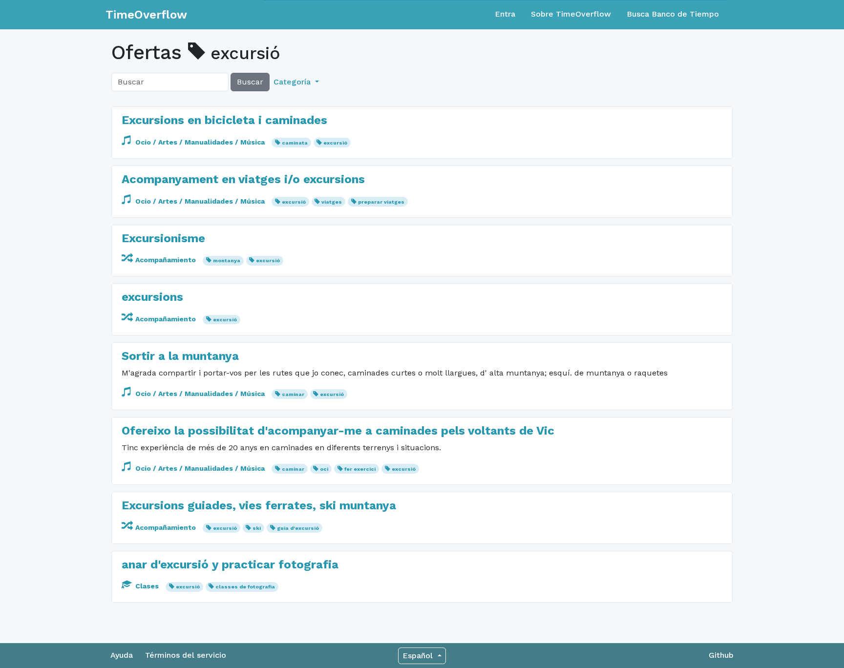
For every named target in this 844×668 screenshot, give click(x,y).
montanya (226, 260)
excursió (335, 143)
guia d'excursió (298, 528)
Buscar (250, 81)
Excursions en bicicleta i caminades (224, 120)
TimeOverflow (146, 14)
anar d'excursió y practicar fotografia (230, 564)
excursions (152, 297)
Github (721, 655)
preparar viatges (381, 202)
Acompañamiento (165, 260)
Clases (147, 586)
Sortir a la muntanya (180, 356)
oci (324, 469)
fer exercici (360, 469)
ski (257, 528)
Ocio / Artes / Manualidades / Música (200, 142)
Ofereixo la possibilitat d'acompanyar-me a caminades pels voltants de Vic (338, 431)
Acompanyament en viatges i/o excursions (243, 179)
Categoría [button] (293, 81)
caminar (293, 394)
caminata (295, 143)
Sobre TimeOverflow (571, 14)
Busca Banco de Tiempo (673, 14)
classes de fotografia (245, 587)
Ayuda (121, 655)
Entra (505, 14)
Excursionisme (163, 238)
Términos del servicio (185, 655)
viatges (331, 202)
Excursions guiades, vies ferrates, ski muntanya (259, 505)
